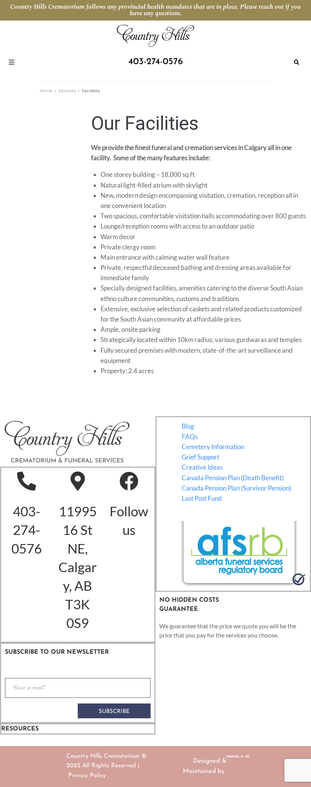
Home (46, 90)
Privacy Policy (87, 776)
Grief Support (200, 457)
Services (67, 90)
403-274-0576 (26, 529)
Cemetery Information (213, 447)
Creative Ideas (202, 467)
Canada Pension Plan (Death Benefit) (233, 478)
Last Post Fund (202, 498)
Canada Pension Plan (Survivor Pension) (236, 488)
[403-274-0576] (26, 481)
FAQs (190, 436)
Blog (188, 426)
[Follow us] (128, 481)
